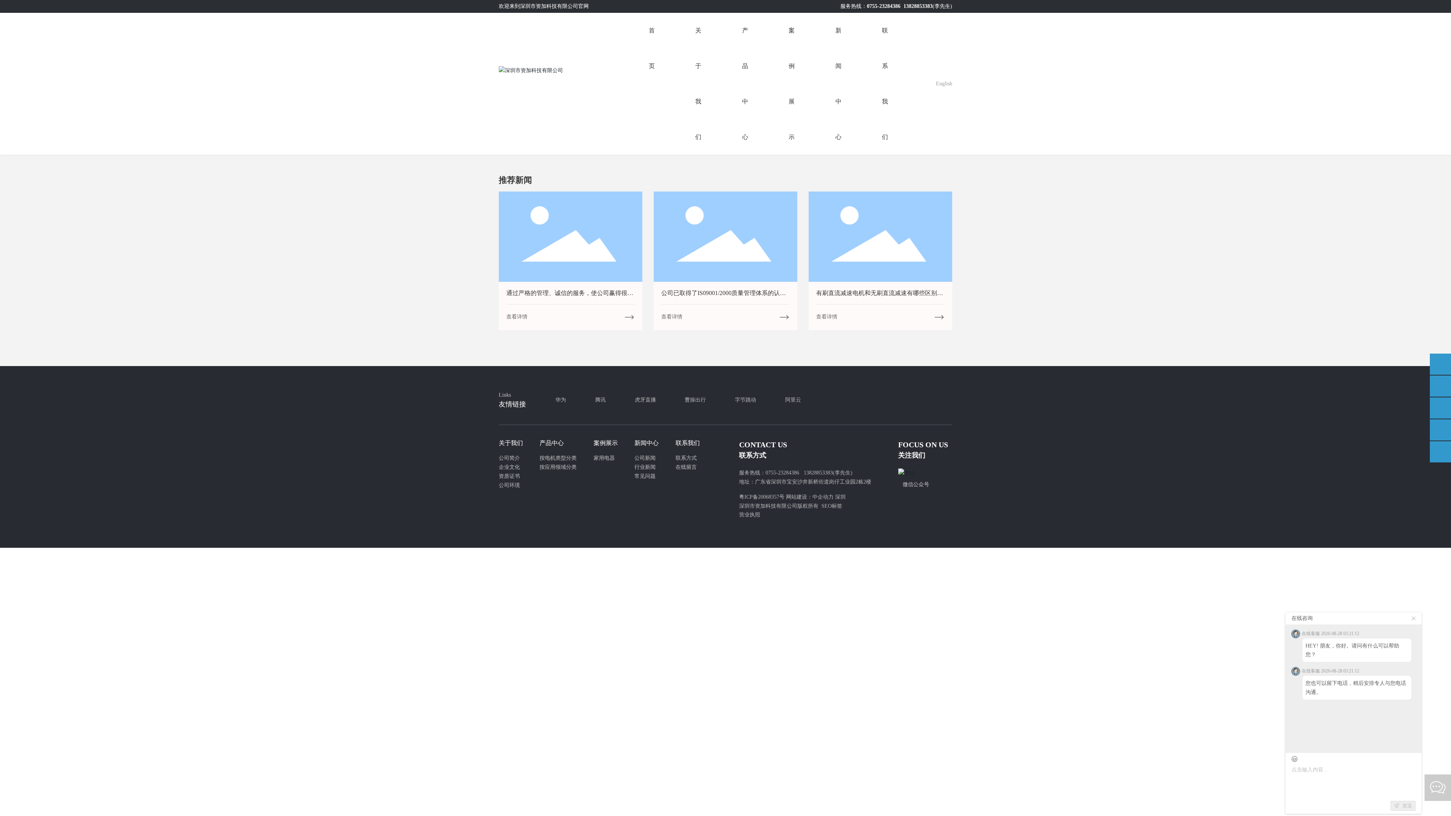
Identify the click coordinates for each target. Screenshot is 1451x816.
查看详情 (516, 317)
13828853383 (918, 6)
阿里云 (793, 400)
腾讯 (600, 400)
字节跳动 (745, 400)
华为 (560, 400)
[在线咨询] (1440, 364)
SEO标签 (831, 506)
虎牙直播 (645, 400)
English (944, 84)
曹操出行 (695, 400)
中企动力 (823, 497)
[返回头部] (1440, 451)
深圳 (840, 497)
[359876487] (1440, 429)
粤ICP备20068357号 (761, 497)
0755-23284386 (883, 6)
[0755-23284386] (1440, 386)
